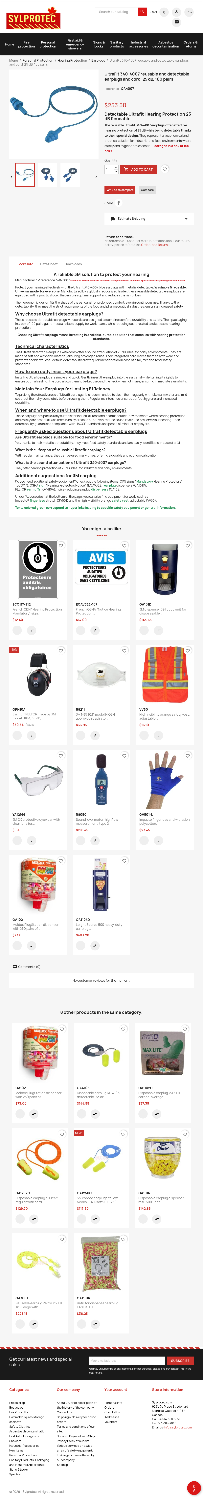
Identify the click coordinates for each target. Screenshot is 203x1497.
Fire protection (26, 44)
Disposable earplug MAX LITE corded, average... (160, 1095)
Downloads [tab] (73, 264)
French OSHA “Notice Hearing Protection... (98, 611)
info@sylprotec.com (178, 1427)
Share (119, 203)
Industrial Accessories (24, 1446)
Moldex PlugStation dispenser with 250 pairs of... (35, 926)
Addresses (111, 1417)
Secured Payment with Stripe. (77, 1436)
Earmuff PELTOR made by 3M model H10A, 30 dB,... (34, 716)
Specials (15, 1474)
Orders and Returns (155, 245)
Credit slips (112, 1412)
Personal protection (47, 44)
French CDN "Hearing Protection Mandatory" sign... (37, 611)
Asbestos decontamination (165, 44)
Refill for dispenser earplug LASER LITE (97, 1305)
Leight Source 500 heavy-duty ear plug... (99, 926)
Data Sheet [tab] (49, 264)
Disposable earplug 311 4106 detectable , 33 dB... (98, 1095)
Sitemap (62, 1465)
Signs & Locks (99, 44)
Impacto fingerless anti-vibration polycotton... (164, 821)
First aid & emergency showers (75, 44)
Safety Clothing (20, 1426)
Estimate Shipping (149, 219)
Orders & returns (190, 44)
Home (9, 44)
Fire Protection (19, 1412)
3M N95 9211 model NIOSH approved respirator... (95, 716)
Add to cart (138, 169)
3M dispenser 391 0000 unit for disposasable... (162, 611)
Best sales (16, 1407)
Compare (147, 190)
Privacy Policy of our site (73, 1441)
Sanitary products (117, 44)
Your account (115, 1389)
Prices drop (17, 1403)
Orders (109, 1407)
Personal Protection (23, 1455)
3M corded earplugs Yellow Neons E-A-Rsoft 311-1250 (97, 1200)
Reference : (112, 89)
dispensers (99, 489)
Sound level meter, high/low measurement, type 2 (97, 821)
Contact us (64, 1412)
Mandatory (144, 481)
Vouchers (111, 1422)
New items (16, 1450)
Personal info (113, 1403)
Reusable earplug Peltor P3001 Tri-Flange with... (38, 1305)
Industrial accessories (138, 44)
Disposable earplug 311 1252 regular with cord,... (36, 1200)
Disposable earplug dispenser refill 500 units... (161, 1200)
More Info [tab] (25, 264)
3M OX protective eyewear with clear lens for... (36, 821)
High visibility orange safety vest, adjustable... (164, 716)
